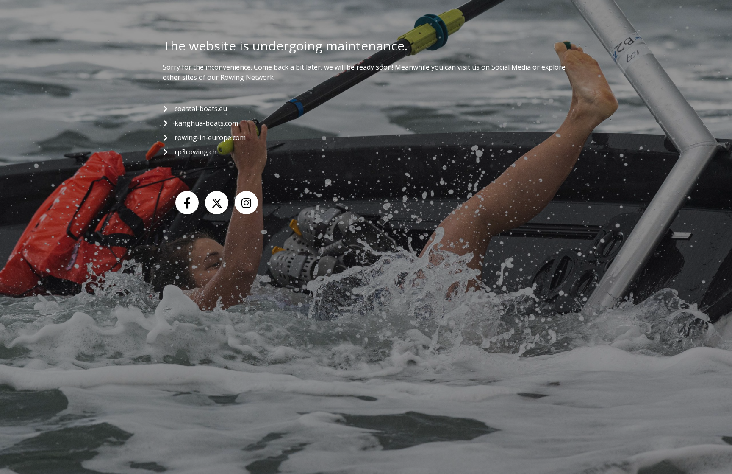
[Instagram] (246, 202)
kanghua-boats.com (206, 123)
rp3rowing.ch (195, 152)
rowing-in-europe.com (210, 137)
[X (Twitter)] (216, 202)
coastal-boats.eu (201, 108)
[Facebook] (187, 202)
